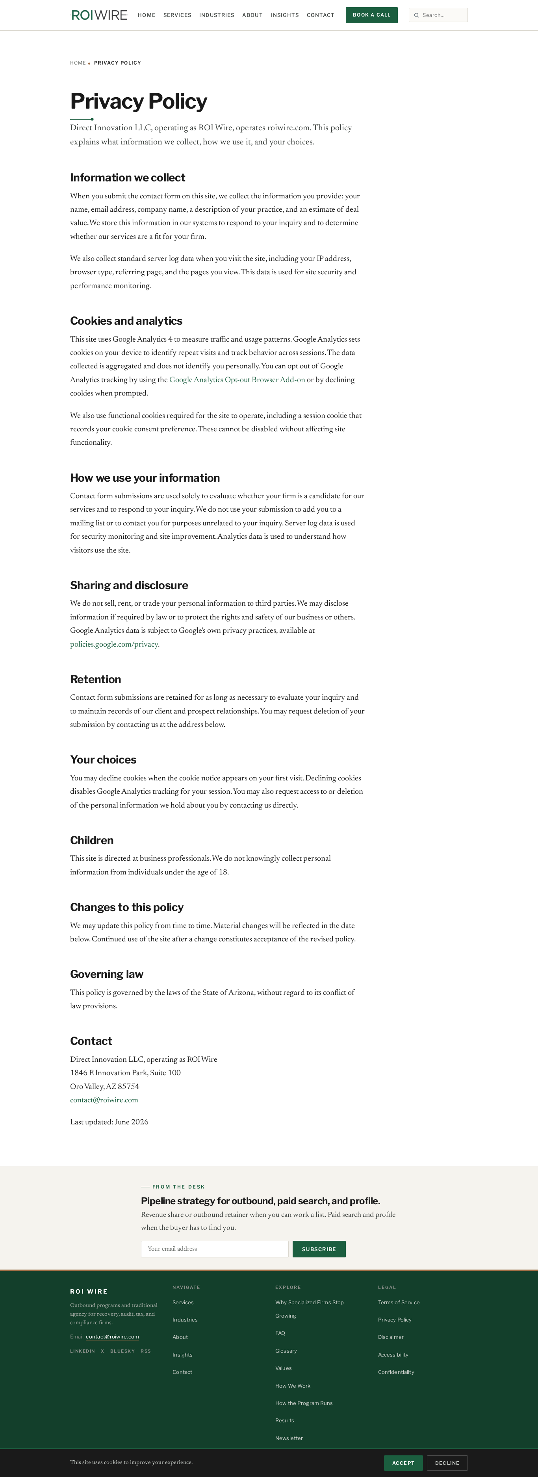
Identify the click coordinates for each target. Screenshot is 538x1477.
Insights (285, 15)
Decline (447, 1463)
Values (283, 1368)
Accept (403, 1463)
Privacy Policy (395, 1319)
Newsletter (289, 1438)
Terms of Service (399, 1302)
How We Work (292, 1386)
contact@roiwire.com (104, 1100)
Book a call (372, 15)
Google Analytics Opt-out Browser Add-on (237, 380)
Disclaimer (391, 1337)
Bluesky (122, 1351)
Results (284, 1420)
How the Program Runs (304, 1403)
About (252, 15)
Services (177, 15)
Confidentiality (396, 1372)
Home (146, 15)
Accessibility (393, 1354)
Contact (321, 15)
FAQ (280, 1333)
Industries (216, 15)
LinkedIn (82, 1351)
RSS (146, 1351)
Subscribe (319, 1249)
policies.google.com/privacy (114, 645)
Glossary (286, 1351)
